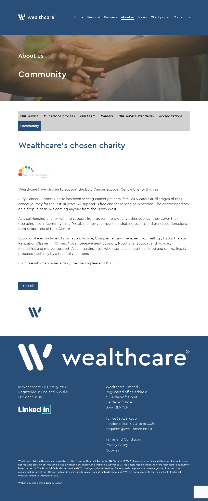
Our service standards (136, 116)
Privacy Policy (117, 445)
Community (29, 126)
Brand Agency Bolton (50, 483)
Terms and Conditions (124, 439)
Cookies (112, 450)
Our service (29, 116)
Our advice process (59, 116)
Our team (87, 116)
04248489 (33, 397)
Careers (107, 116)
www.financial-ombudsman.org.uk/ (104, 472)
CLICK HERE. (112, 263)
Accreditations (170, 116)
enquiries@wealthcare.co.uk (129, 429)
